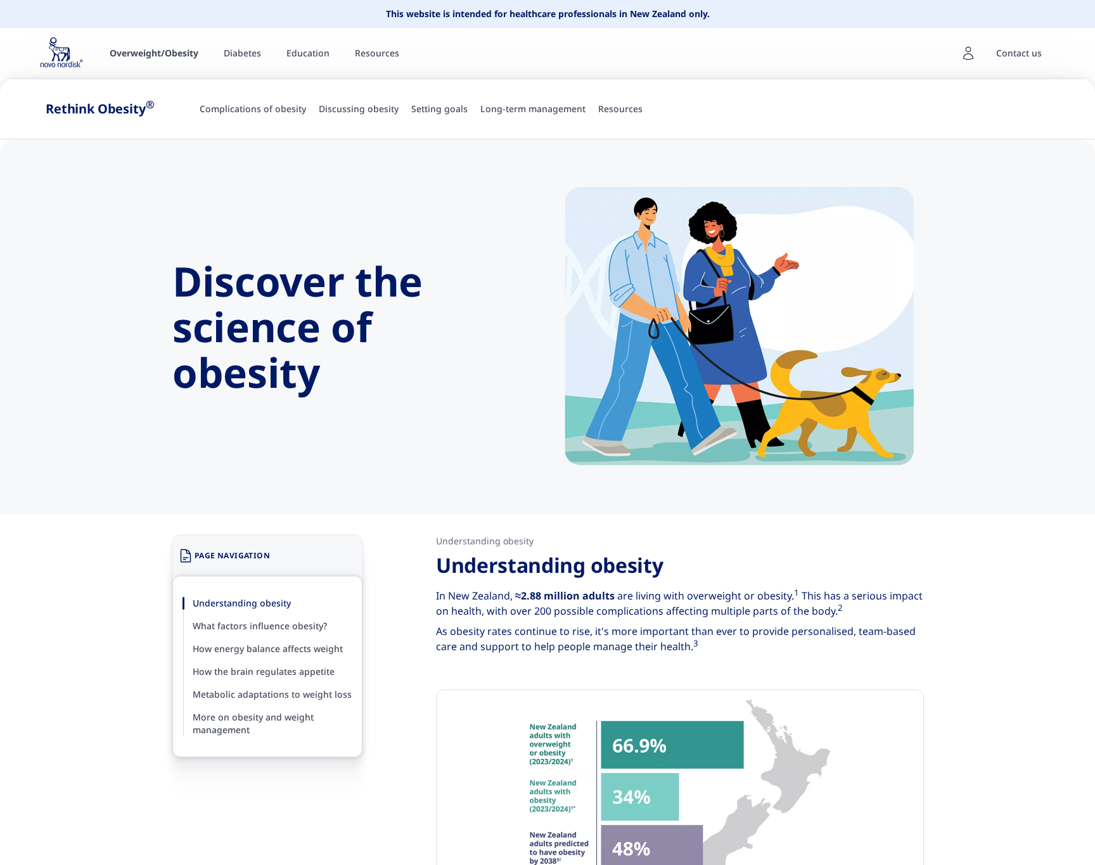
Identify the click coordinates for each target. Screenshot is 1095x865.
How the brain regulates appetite (264, 671)
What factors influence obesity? (260, 626)
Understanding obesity (242, 603)
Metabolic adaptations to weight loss (272, 694)
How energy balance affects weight (268, 649)
